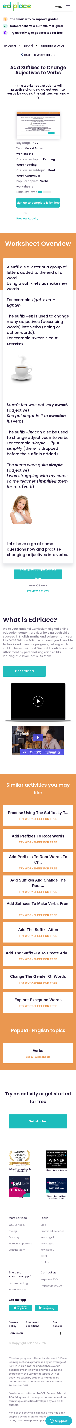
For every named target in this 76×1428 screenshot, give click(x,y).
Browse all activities (52, 1231)
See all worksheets (38, 1056)
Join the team (17, 1249)
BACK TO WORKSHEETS (39, 55)
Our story (14, 1237)
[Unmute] (23, 752)
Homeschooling (18, 1283)
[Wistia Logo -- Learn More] (53, 752)
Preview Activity (27, 218)
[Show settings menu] (31, 752)
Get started (24, 671)
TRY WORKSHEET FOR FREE (38, 819)
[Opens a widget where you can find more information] (58, 1421)
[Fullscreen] (38, 752)
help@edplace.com (52, 1285)
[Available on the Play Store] (47, 1308)
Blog (43, 1224)
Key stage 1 (47, 1237)
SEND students (17, 1289)
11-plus (45, 1262)
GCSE (44, 1256)
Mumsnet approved (20, 1243)
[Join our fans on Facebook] (60, 1333)
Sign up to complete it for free (38, 203)
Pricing (13, 1231)
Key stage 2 (47, 1243)
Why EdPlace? (17, 1224)
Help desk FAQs (49, 1279)
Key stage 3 (47, 1249)
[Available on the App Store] (21, 1308)
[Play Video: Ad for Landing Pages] (38, 737)
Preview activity (38, 591)
